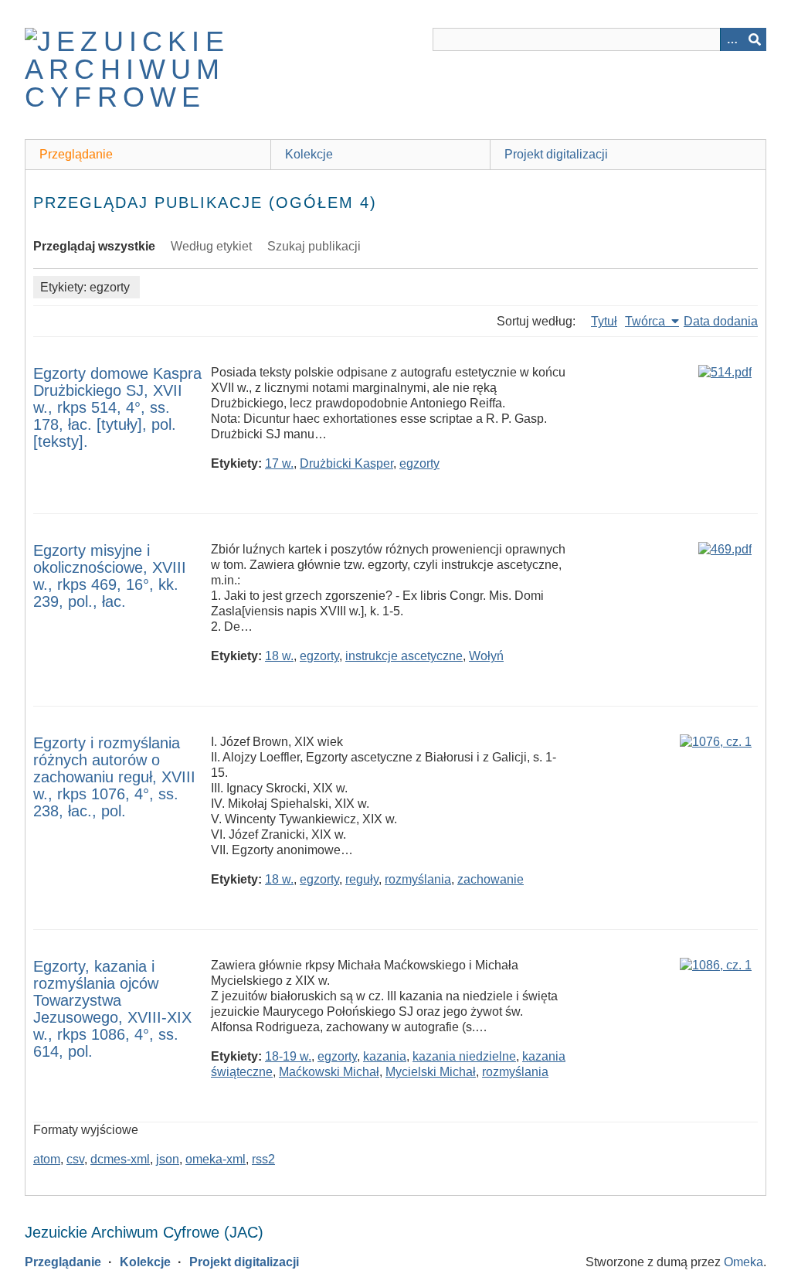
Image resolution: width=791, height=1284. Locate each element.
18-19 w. (288, 1056)
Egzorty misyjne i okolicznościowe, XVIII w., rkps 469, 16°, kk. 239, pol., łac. (109, 576)
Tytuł (604, 321)
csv (75, 1159)
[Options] (731, 39)
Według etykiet (211, 246)
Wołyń (486, 655)
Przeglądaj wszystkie (94, 246)
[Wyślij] (754, 39)
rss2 (263, 1159)
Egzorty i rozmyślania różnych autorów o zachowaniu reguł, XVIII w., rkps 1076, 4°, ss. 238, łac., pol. (114, 776)
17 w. (279, 463)
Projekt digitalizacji (556, 154)
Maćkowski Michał (329, 1071)
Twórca (646, 321)
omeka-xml (215, 1159)
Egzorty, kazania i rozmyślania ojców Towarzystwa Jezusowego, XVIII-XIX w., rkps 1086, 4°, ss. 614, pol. (112, 1009)
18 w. (279, 655)
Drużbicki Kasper (346, 463)
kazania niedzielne (464, 1056)
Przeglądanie (76, 154)
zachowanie (490, 879)
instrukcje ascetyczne (404, 655)
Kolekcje (309, 154)
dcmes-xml (120, 1159)
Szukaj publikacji (314, 246)
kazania (384, 1056)
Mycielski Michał (430, 1071)
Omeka (743, 1262)
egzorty (419, 463)
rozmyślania (418, 879)
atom (46, 1159)
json (167, 1159)
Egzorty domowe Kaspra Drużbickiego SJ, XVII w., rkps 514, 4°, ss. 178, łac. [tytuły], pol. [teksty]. (117, 407)
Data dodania (721, 321)
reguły (362, 879)
